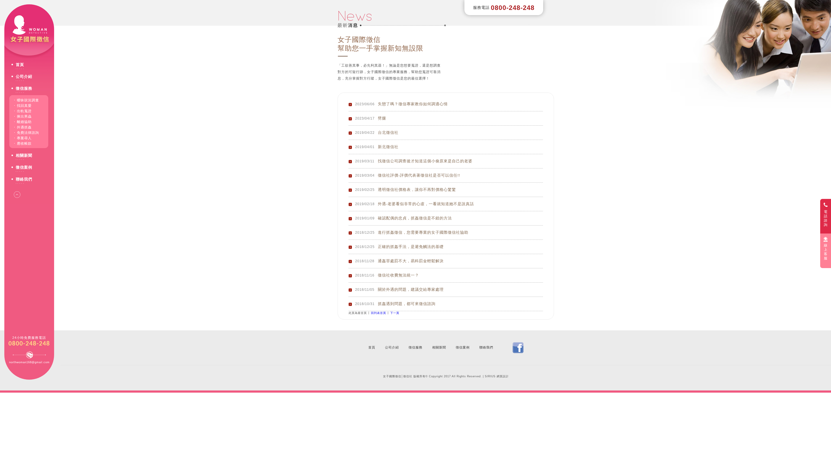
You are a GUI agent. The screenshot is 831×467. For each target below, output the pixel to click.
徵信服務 (24, 88)
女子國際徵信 (29, 30)
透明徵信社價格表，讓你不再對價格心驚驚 (417, 189)
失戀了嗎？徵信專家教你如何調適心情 (413, 104)
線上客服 (826, 251)
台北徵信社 (388, 132)
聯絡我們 (24, 179)
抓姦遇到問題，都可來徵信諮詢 (406, 304)
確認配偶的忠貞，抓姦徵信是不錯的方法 (415, 218)
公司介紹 (24, 77)
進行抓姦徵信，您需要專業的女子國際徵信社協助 (423, 232)
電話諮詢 (826, 218)
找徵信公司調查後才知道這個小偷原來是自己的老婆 (425, 161)
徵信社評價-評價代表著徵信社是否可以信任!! (419, 175)
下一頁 (394, 313)
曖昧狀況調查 (28, 100)
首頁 (20, 65)
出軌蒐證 (24, 111)
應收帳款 (24, 143)
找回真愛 (24, 105)
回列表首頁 (378, 313)
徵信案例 (24, 167)
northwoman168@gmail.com (29, 362)
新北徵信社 (388, 147)
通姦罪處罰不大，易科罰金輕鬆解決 (411, 261)
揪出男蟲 (24, 116)
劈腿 (382, 118)
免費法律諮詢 (28, 132)
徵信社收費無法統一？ (398, 275)
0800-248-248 (29, 344)
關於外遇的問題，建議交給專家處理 (411, 289)
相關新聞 (24, 156)
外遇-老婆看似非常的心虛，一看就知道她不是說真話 (426, 204)
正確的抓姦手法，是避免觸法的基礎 (411, 247)
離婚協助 (24, 122)
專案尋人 (24, 138)
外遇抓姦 (24, 127)
